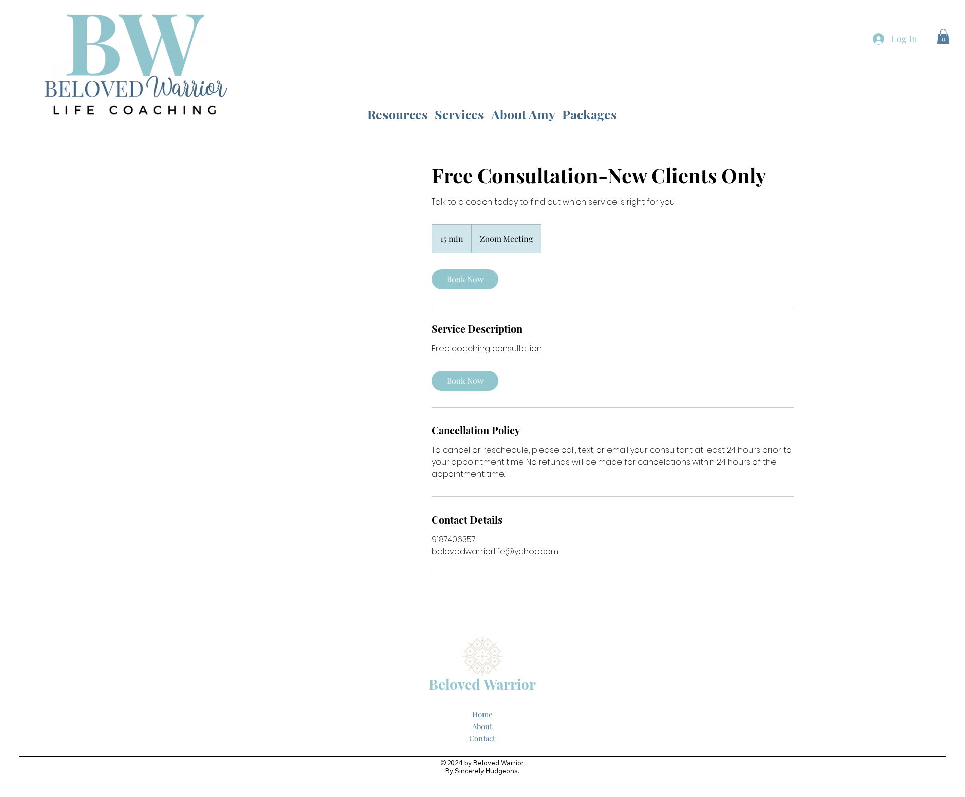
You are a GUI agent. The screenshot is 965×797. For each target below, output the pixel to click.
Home (482, 714)
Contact (482, 738)
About (482, 726)
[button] (943, 36)
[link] (465, 279)
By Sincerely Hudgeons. (482, 771)
